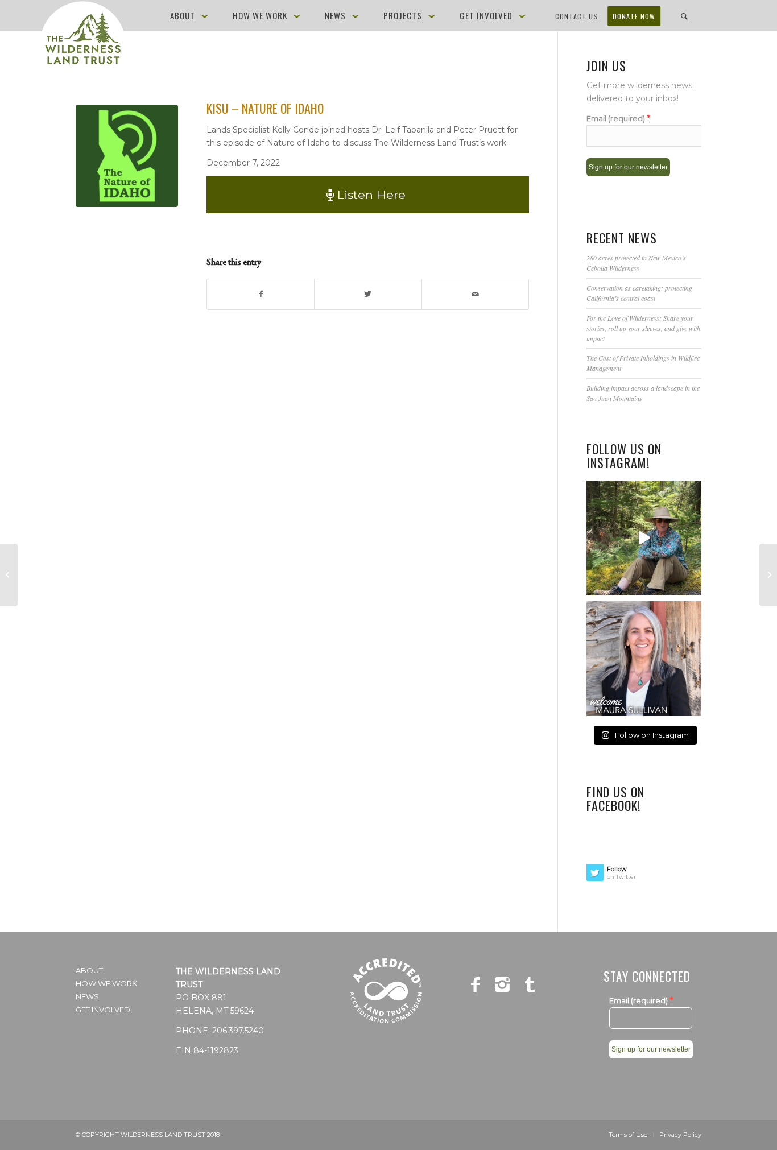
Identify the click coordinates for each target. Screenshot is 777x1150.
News (87, 996)
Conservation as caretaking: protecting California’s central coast (639, 293)
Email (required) (618, 118)
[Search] (685, 15)
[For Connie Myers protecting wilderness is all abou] (643, 538)
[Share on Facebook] (260, 294)
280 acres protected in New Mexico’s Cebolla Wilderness (636, 262)
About (89, 970)
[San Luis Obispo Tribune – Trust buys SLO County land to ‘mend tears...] (768, 575)
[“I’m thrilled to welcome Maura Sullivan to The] (643, 658)
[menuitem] (191, 15)
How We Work (106, 983)
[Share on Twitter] (368, 294)
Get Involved (103, 1009)
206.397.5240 (238, 1030)
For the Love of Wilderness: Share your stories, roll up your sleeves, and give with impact (643, 328)
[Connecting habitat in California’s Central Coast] (9, 575)
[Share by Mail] (475, 294)
